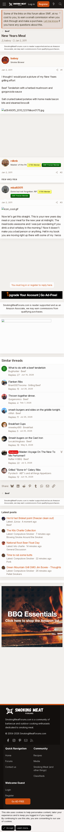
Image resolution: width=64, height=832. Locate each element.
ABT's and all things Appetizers (35, 473)
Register (9, 795)
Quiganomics (15, 399)
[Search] (60, 4)
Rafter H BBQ (15, 459)
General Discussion (16, 549)
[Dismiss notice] (59, 13)
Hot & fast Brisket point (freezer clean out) (30, 518)
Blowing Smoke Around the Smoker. (25, 537)
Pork (9, 561)
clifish (11, 413)
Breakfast (28, 427)
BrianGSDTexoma (17, 385)
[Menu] (4, 4)
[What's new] (53, 4)
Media (37, 761)
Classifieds (39, 776)
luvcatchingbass (16, 441)
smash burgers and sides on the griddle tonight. (34, 409)
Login (8, 789)
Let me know (51, 21)
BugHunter (13, 371)
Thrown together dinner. (21, 395)
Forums (9, 761)
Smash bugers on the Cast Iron (25, 437)
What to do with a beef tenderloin (27, 367)
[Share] (57, 70)
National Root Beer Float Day (23, 542)
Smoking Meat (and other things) (43, 768)
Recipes (38, 755)
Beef (23, 371)
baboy (7, 40)
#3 (61, 202)
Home (8, 755)
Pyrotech (13, 473)
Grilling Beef (34, 385)
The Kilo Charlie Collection (21, 530)
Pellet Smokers (14, 574)
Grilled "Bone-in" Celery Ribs (24, 469)
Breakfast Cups (17, 423)
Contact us (10, 767)
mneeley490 (14, 427)
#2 (61, 172)
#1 (61, 70)
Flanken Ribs (15, 381)
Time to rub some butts (19, 555)
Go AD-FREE (18, 801)
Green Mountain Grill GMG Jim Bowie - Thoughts (34, 567)
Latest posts (9, 512)
